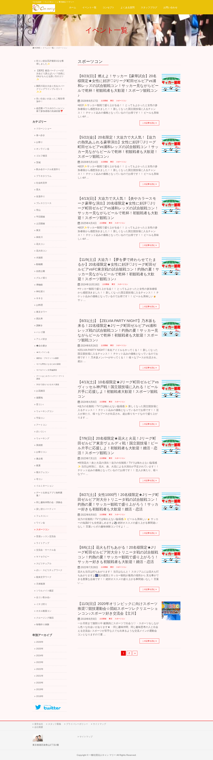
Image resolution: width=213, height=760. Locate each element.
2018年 (39, 696)
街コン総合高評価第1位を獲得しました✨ (50, 62)
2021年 (39, 676)
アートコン (41, 425)
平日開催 (40, 217)
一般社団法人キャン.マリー (102, 755)
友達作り (40, 196)
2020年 (39, 683)
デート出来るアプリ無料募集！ (49, 494)
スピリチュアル (43, 563)
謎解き (39, 325)
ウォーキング (42, 438)
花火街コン (41, 251)
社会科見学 (41, 183)
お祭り (39, 142)
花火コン (40, 244)
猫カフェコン (42, 472)
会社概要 (38, 727)
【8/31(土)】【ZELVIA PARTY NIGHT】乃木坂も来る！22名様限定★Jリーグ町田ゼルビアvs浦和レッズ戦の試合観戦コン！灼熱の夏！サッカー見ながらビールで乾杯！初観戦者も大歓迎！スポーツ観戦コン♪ (118, 330)
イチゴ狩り (41, 604)
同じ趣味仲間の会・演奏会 (49, 502)
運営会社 (38, 724)
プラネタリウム (43, 176)
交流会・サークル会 (46, 550)
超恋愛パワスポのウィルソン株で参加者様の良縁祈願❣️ (50, 109)
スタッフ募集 (54, 724)
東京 (112, 101)
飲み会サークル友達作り (48, 169)
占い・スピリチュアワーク (49, 570)
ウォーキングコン (45, 411)
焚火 (38, 189)
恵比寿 (39, 318)
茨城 (38, 162)
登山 (38, 210)
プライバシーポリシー (77, 724)
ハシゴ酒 (40, 332)
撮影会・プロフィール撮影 (47, 358)
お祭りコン (41, 452)
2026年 (39, 642)
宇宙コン (40, 418)
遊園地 (39, 398)
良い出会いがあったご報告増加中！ (50, 100)
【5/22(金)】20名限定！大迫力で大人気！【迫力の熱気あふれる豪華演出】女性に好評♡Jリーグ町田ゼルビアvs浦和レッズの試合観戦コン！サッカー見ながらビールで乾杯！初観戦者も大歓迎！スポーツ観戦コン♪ (118, 147)
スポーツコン (121, 101)
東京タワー (41, 312)
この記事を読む (148, 123)
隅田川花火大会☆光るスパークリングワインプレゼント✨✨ (50, 89)
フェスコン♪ (42, 516)
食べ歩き (40, 135)
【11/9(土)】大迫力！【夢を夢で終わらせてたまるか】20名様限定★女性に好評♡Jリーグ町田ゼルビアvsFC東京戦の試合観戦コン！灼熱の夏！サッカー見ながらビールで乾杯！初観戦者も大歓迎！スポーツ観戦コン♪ (118, 269)
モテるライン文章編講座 (46, 370)
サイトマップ (99, 724)
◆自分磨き (41, 346)
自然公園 (40, 271)
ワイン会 (40, 523)
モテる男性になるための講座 (48, 364)
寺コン (39, 479)
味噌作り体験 (42, 624)
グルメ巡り (41, 278)
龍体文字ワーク (43, 577)
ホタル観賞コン (43, 611)
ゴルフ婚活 (41, 156)
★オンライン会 (42, 352)
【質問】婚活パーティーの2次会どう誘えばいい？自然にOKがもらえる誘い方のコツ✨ (50, 74)
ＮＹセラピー (42, 556)
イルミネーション (45, 486)
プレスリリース (43, 203)
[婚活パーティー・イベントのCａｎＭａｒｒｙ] (43, 9)
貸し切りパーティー (46, 509)
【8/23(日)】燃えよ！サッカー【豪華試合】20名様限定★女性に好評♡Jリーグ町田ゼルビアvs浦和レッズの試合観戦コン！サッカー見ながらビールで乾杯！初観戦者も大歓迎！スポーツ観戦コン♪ (118, 85)
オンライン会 (42, 149)
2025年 (39, 649)
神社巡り (40, 291)
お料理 (39, 305)
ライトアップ (42, 543)
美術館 (39, 445)
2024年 (39, 655)
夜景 (38, 465)
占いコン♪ (41, 431)
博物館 (39, 285)
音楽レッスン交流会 (46, 536)
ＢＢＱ (39, 298)
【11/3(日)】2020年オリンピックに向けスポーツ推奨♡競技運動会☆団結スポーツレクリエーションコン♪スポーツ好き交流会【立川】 (118, 608)
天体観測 (40, 584)
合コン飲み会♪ (43, 597)
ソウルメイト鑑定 (45, 590)
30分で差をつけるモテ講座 (47, 384)
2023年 (39, 662)
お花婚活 (40, 391)
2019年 (39, 689)
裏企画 (39, 459)
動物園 (39, 264)
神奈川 (39, 237)
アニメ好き (41, 339)
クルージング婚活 (45, 618)
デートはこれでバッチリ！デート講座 (50, 377)
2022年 (39, 669)
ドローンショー (43, 128)
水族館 (39, 257)
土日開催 (104, 101)
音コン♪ (40, 404)
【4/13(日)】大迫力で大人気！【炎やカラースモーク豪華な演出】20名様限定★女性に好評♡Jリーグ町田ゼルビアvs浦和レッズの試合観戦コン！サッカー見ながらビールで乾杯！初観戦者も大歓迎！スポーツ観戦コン (118, 208)
